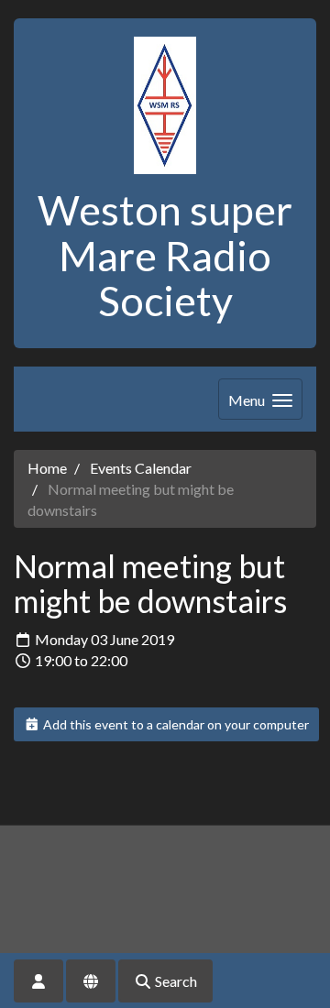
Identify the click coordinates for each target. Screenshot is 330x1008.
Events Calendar (141, 468)
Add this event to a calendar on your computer (174, 724)
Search (174, 981)
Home (47, 468)
